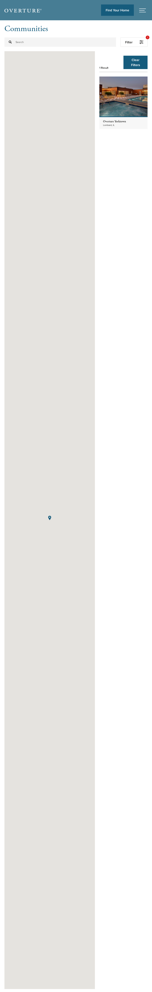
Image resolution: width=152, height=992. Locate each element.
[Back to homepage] (23, 10)
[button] (50, 518)
